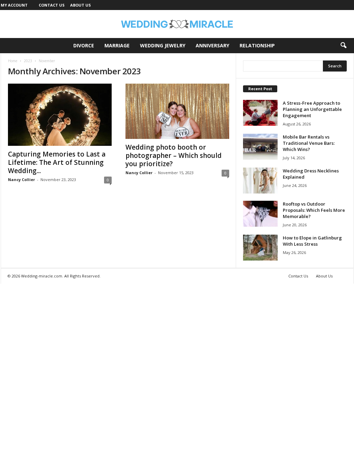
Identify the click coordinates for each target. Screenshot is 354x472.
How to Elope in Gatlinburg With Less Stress (312, 241)
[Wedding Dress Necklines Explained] (260, 180)
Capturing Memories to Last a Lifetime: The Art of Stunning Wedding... (56, 162)
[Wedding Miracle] (177, 24)
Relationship (257, 45)
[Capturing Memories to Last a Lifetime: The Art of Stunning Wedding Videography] (60, 115)
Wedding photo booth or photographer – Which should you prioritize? (173, 155)
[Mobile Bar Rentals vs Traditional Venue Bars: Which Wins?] (260, 147)
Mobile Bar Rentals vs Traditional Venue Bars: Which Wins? (309, 143)
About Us (80, 5)
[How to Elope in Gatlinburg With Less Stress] (260, 248)
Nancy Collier (21, 179)
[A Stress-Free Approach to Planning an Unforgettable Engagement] (260, 113)
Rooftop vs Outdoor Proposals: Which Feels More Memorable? (314, 210)
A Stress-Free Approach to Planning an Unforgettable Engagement (312, 109)
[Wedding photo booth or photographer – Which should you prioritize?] (177, 111)
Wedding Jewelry (162, 45)
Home (12, 60)
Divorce (83, 45)
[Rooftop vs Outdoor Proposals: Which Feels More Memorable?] (260, 214)
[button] (343, 45)
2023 (28, 60)
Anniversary (212, 45)
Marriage (117, 45)
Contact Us (52, 5)
